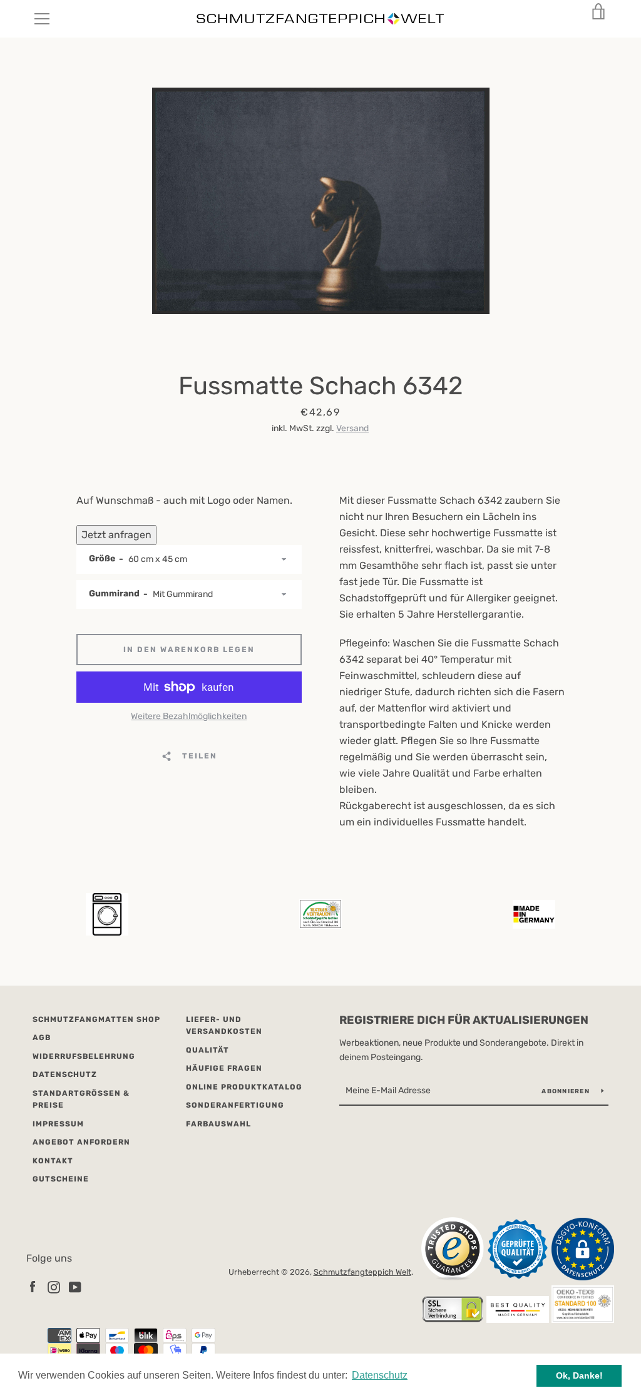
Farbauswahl (218, 1124)
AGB (42, 1037)
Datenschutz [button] (380, 1375)
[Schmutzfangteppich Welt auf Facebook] (32, 1287)
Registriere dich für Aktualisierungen (463, 1020)
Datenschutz (65, 1074)
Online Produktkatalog (244, 1087)
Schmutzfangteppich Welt (362, 1272)
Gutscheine (61, 1179)
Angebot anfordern (81, 1142)
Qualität (207, 1050)
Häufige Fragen (224, 1068)
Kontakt (53, 1160)
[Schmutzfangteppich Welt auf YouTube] (75, 1287)
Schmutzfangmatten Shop (96, 1019)
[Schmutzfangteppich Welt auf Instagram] (54, 1287)
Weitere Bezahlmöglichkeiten (189, 716)
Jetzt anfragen (116, 535)
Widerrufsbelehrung (84, 1056)
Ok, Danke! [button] (579, 1375)
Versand (352, 428)
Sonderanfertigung (235, 1105)
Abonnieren (566, 1091)
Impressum (58, 1124)
